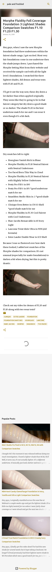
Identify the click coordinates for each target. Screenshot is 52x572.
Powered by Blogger (27, 568)
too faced (42, 324)
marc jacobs (9, 324)
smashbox (31, 324)
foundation (32, 317)
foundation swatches (13, 320)
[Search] (48, 4)
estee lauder (19, 317)
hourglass (29, 320)
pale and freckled (15, 4)
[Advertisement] (26, 384)
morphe (20, 324)
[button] (4, 39)
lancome (40, 320)
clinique (7, 317)
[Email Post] (4, 314)
